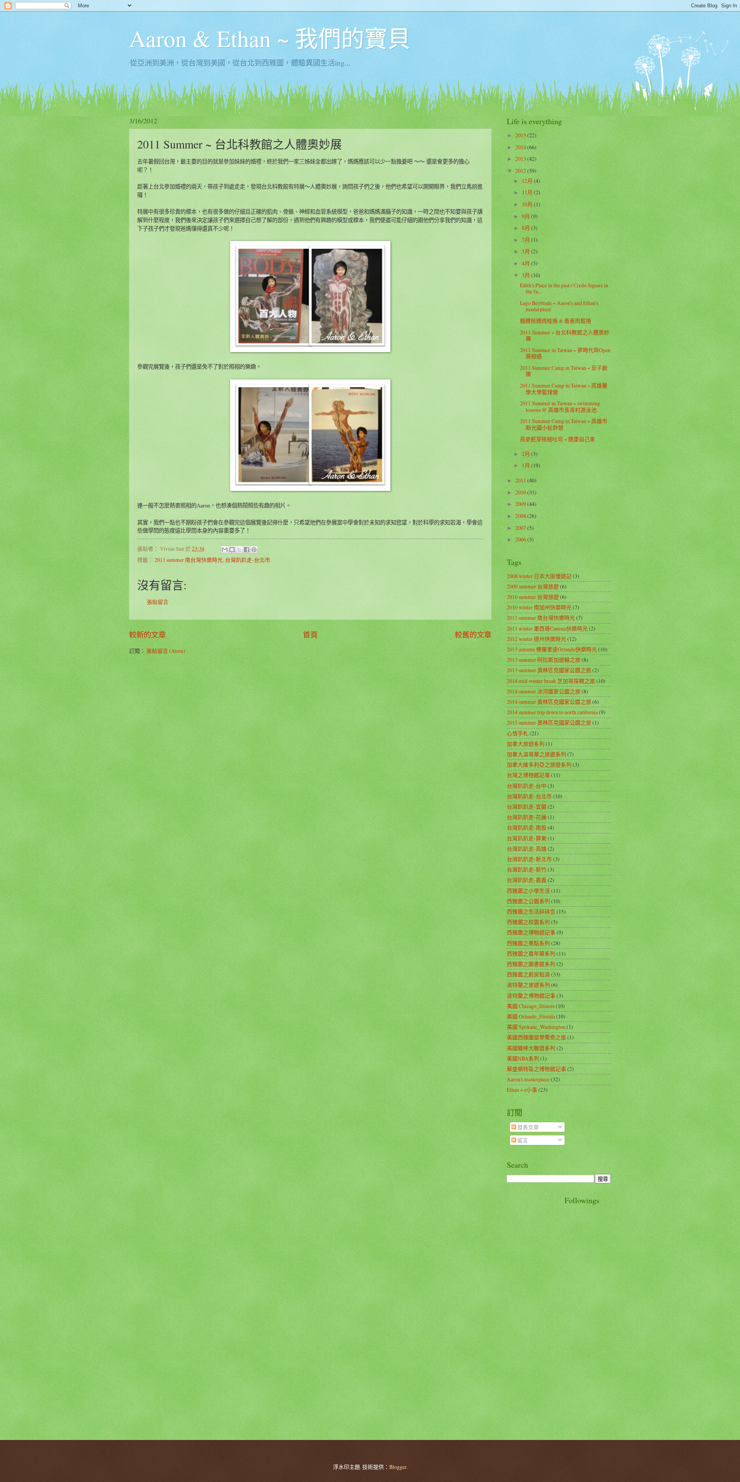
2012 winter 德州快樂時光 (536, 638)
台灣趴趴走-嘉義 (527, 879)
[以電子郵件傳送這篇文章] (225, 549)
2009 (521, 503)
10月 (528, 204)
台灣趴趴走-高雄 (527, 848)
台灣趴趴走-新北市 (529, 859)
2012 (521, 170)
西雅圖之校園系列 (528, 922)
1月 (526, 465)
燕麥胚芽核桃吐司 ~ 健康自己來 (557, 439)
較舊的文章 (473, 634)
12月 (528, 180)
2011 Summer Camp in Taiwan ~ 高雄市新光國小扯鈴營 (563, 424)
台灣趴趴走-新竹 (527, 869)
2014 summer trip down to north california (552, 712)
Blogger (397, 1466)
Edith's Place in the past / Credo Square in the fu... (564, 288)
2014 (521, 147)
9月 (526, 216)
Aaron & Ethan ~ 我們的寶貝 (269, 38)
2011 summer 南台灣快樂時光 (189, 559)
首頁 (310, 634)
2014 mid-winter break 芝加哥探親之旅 (551, 681)
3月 (526, 275)
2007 (521, 527)
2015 (521, 135)
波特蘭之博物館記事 (531, 995)
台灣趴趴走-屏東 (527, 838)
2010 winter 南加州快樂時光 (539, 607)
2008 (521, 515)
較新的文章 (147, 634)
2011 (521, 480)
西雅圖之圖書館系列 (531, 964)
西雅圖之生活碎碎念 (531, 911)
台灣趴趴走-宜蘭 (527, 806)
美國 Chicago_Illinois (531, 1006)
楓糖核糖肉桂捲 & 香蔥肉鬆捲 (555, 320)
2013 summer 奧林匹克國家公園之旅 (549, 670)
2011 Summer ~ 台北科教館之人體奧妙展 (564, 335)
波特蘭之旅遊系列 (528, 984)
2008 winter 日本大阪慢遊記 (539, 576)
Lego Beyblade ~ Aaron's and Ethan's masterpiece (559, 306)
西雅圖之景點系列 (528, 943)
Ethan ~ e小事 (522, 1089)
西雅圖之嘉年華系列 (531, 953)
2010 (521, 492)
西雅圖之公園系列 (528, 901)
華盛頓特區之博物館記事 (536, 1068)
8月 (526, 227)
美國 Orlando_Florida (531, 1016)
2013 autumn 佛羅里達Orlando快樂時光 (552, 649)
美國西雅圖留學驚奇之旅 (536, 1037)
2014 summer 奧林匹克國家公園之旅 (549, 701)
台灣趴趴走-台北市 (247, 559)
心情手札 (517, 733)
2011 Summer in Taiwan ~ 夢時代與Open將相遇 (565, 353)
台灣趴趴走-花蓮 (527, 817)
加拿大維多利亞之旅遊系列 (539, 764)
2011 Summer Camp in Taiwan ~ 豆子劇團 (563, 371)
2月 (526, 453)
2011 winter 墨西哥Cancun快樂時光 (547, 628)
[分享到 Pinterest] (254, 549)
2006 (521, 539)
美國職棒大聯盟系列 (531, 1048)
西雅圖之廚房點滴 (528, 974)
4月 (526, 263)
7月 (526, 239)
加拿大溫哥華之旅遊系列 (536, 754)
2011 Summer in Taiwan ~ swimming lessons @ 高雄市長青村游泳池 (560, 406)
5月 (526, 251)
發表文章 (527, 1127)
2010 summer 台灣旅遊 (533, 596)
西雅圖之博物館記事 (531, 932)
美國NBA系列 (523, 1058)
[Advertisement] (537, 1310)
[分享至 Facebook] (247, 549)
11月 (528, 192)
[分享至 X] (239, 549)
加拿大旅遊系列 (526, 743)
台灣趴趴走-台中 (527, 785)
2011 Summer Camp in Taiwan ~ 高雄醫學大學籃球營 (563, 389)
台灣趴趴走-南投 (527, 827)
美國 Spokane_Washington (536, 1026)
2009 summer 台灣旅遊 (533, 586)
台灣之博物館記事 (528, 775)
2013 (521, 158)
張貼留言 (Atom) (165, 650)
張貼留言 (157, 601)
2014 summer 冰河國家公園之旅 (543, 691)
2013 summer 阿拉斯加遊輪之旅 (543, 659)
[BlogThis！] (232, 549)
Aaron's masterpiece (528, 1079)
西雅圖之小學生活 (528, 890)
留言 (522, 1140)
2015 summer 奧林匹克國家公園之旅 (549, 722)
